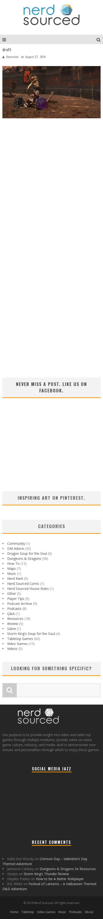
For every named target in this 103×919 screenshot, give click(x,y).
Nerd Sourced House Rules (28, 588)
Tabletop (28, 912)
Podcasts (14, 608)
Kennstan (12, 57)
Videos (12, 648)
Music (11, 573)
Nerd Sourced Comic (23, 583)
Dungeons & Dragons (24, 558)
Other (11, 593)
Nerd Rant (15, 578)
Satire (11, 628)
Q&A (11, 613)
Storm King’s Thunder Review (46, 874)
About (89, 912)
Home (14, 912)
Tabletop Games (20, 638)
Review (12, 623)
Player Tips (15, 598)
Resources (15, 618)
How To (13, 563)
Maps (11, 568)
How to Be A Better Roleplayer (60, 879)
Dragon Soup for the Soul (27, 553)
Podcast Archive (19, 603)
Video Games (17, 643)
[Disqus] (51, 191)
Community (16, 543)
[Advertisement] (51, 450)
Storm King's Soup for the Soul (31, 633)
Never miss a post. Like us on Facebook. (51, 387)
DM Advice (15, 548)
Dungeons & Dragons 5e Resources (68, 869)
